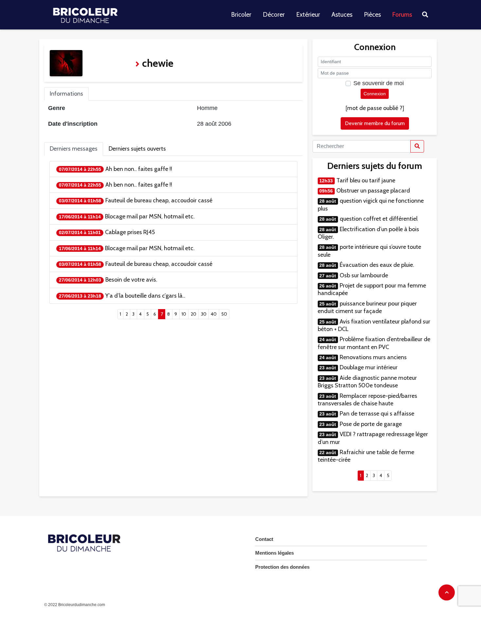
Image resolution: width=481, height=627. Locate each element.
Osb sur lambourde (364, 275)
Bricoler (241, 14)
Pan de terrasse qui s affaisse (377, 413)
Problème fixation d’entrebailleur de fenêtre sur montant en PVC (374, 343)
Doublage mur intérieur (369, 367)
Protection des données (282, 567)
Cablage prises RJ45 (130, 232)
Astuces (341, 14)
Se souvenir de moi (378, 83)
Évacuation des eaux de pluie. (377, 264)
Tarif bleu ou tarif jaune (365, 180)
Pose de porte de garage (371, 424)
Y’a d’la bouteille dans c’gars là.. (145, 295)
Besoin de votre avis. (131, 279)
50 (224, 314)
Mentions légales (274, 553)
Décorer (274, 14)
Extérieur (308, 14)
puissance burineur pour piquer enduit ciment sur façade (367, 307)
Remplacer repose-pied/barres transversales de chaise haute (367, 399)
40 (214, 314)
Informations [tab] (66, 93)
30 (203, 314)
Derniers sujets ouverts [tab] (137, 148)
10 (184, 314)
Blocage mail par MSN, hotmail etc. (150, 216)
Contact (264, 539)
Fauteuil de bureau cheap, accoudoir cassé (158, 200)
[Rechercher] (417, 146)
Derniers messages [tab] (74, 148)
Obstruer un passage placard (373, 190)
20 (193, 314)
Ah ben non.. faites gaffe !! (138, 169)
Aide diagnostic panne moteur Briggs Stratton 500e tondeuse (367, 381)
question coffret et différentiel (379, 218)
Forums (402, 14)
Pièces (372, 14)
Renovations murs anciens (373, 357)
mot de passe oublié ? (374, 108)
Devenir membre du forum (375, 123)
